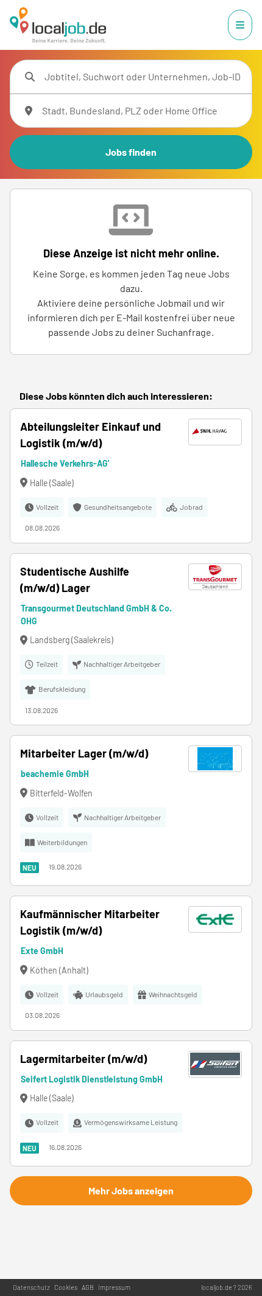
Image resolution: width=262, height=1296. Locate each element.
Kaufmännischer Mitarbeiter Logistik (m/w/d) (90, 922)
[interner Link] (58, 25)
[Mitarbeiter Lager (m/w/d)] (131, 810)
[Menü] (240, 25)
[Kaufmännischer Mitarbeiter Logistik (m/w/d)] (131, 963)
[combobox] (143, 76)
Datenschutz (31, 1287)
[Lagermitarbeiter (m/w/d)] (131, 1103)
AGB (88, 1287)
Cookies (65, 1287)
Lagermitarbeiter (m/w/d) (83, 1058)
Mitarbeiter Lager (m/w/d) (84, 753)
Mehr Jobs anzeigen (131, 1190)
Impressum (114, 1287)
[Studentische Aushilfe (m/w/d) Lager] (131, 639)
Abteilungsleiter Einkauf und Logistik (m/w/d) (90, 435)
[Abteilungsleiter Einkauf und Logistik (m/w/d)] (131, 476)
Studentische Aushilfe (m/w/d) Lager (74, 579)
